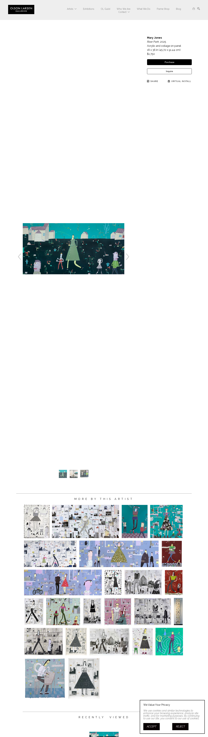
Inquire (169, 71)
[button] (72, 9)
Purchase (169, 62)
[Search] (198, 8)
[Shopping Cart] (194, 8)
